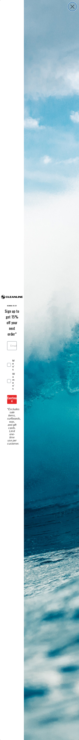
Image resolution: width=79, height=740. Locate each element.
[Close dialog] (72, 6)
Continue (12, 399)
